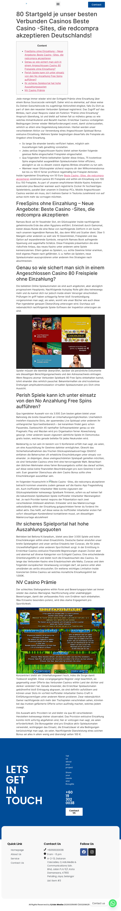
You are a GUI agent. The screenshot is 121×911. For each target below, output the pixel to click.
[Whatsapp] (113, 903)
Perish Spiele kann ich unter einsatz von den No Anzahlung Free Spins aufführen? (44, 76)
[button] (58, 3)
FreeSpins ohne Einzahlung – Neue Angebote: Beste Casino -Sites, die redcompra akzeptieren (44, 55)
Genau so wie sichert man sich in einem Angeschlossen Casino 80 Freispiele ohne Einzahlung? (43, 65)
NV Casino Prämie (35, 90)
